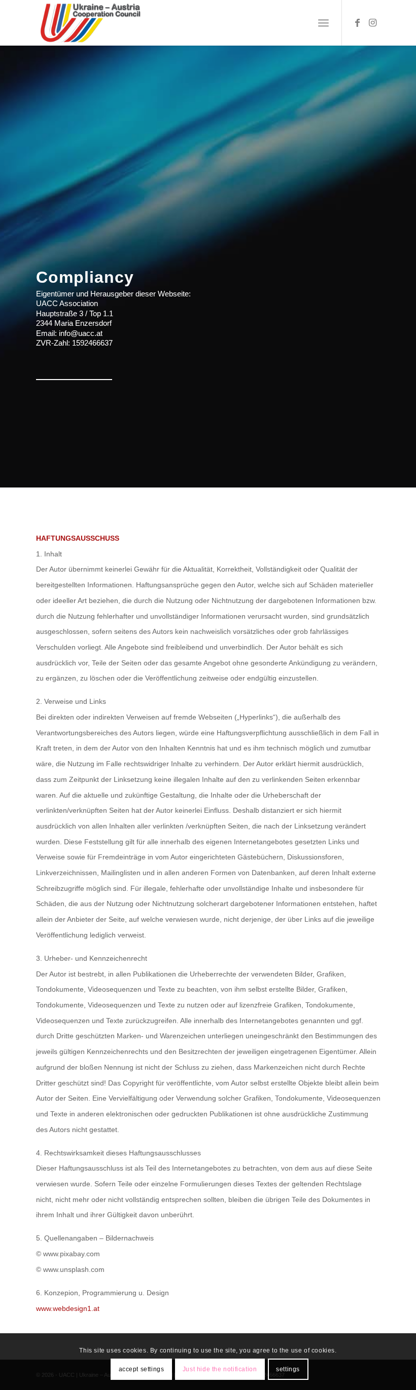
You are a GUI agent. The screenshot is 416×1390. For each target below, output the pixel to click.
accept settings (141, 1369)
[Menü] (323, 22)
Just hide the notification (220, 1369)
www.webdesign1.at (67, 1308)
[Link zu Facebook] (357, 22)
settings (288, 1369)
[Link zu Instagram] (372, 22)
